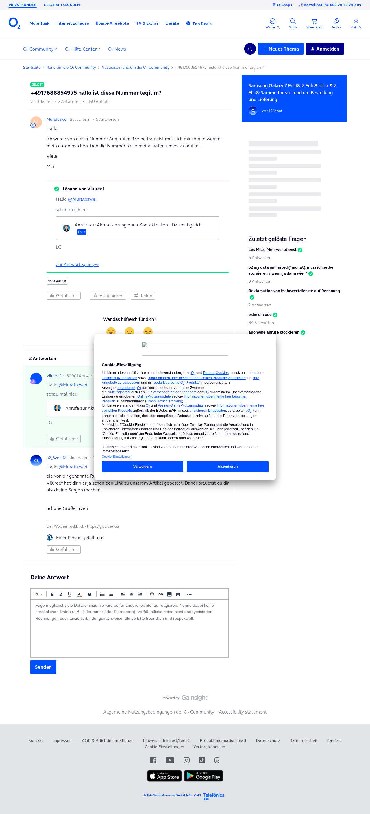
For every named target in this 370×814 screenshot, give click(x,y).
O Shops (284, 4)
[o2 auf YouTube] (170, 760)
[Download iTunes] (164, 780)
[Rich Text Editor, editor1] (129, 628)
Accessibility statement (243, 712)
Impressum (63, 740)
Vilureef (54, 376)
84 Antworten (261, 322)
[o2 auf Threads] (216, 760)
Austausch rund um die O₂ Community (135, 67)
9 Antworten (260, 281)
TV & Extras (147, 23)
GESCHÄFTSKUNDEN (62, 4)
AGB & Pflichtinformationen (108, 740)
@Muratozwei (82, 199)
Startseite (32, 67)
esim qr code (260, 314)
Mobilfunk (39, 23)
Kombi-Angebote (112, 23)
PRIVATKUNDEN (23, 4)
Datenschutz (268, 740)
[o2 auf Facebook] (153, 760)
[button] (39, 23)
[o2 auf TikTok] (202, 760)
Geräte (172, 23)
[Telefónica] (214, 795)
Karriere (334, 740)
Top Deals (202, 24)
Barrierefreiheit (303, 740)
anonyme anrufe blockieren (274, 332)
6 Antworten (260, 257)
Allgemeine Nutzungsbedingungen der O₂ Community (158, 712)
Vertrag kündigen (209, 747)
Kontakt (35, 740)
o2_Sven (54, 458)
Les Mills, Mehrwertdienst (273, 249)
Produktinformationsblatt (223, 740)
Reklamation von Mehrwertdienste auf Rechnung (294, 291)
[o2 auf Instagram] (187, 760)
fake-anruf (57, 281)
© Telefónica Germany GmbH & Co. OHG (172, 795)
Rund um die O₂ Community (71, 67)
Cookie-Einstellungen (164, 747)
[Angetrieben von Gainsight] (185, 699)
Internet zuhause (72, 23)
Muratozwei (57, 119)
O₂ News (117, 49)
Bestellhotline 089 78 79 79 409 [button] (332, 4)
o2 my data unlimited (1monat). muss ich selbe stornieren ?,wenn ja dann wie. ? (291, 270)
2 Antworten (260, 305)
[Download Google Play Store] (203, 780)
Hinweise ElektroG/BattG (166, 740)
